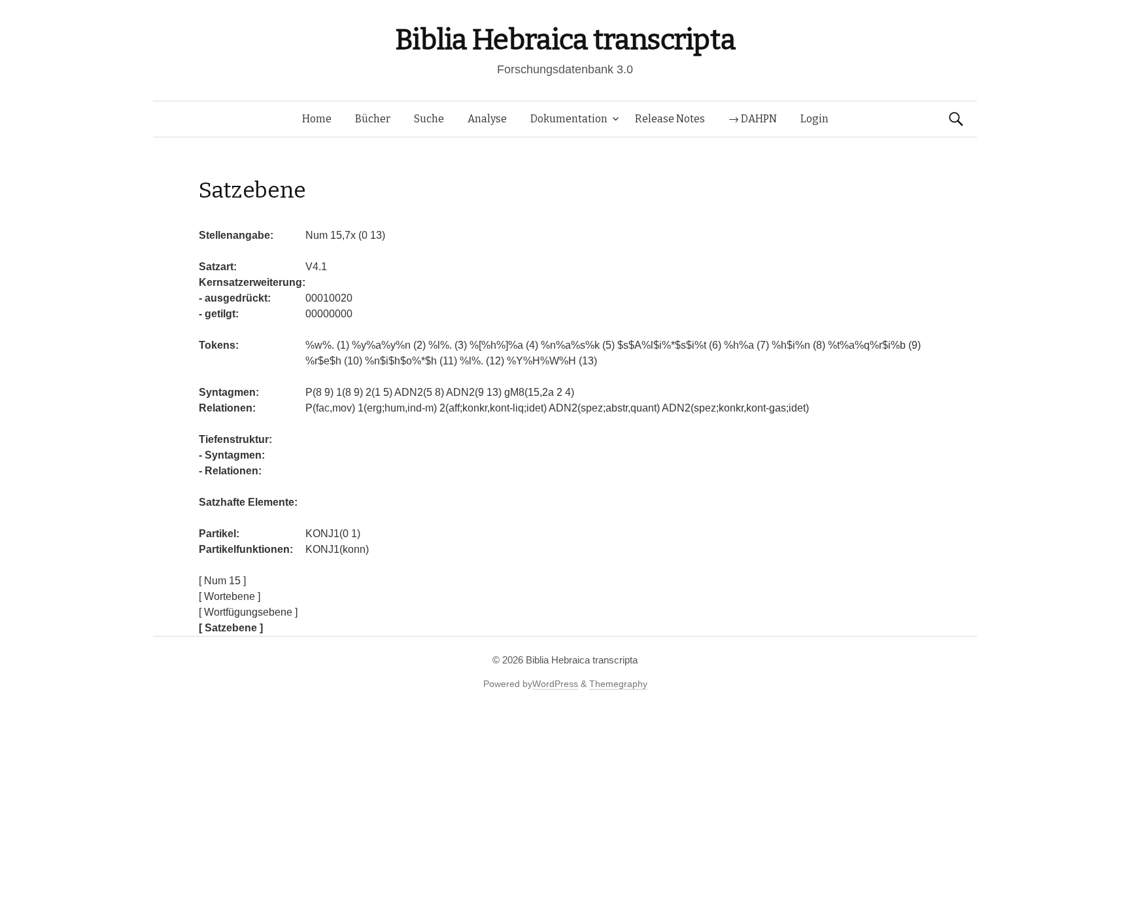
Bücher (372, 119)
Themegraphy (618, 683)
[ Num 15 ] (222, 580)
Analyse (487, 119)
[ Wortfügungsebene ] (248, 612)
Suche (429, 119)
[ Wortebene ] (229, 596)
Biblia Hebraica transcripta (565, 39)
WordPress (555, 683)
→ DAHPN (752, 119)
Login (814, 119)
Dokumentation (569, 119)
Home (317, 119)
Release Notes (670, 119)
